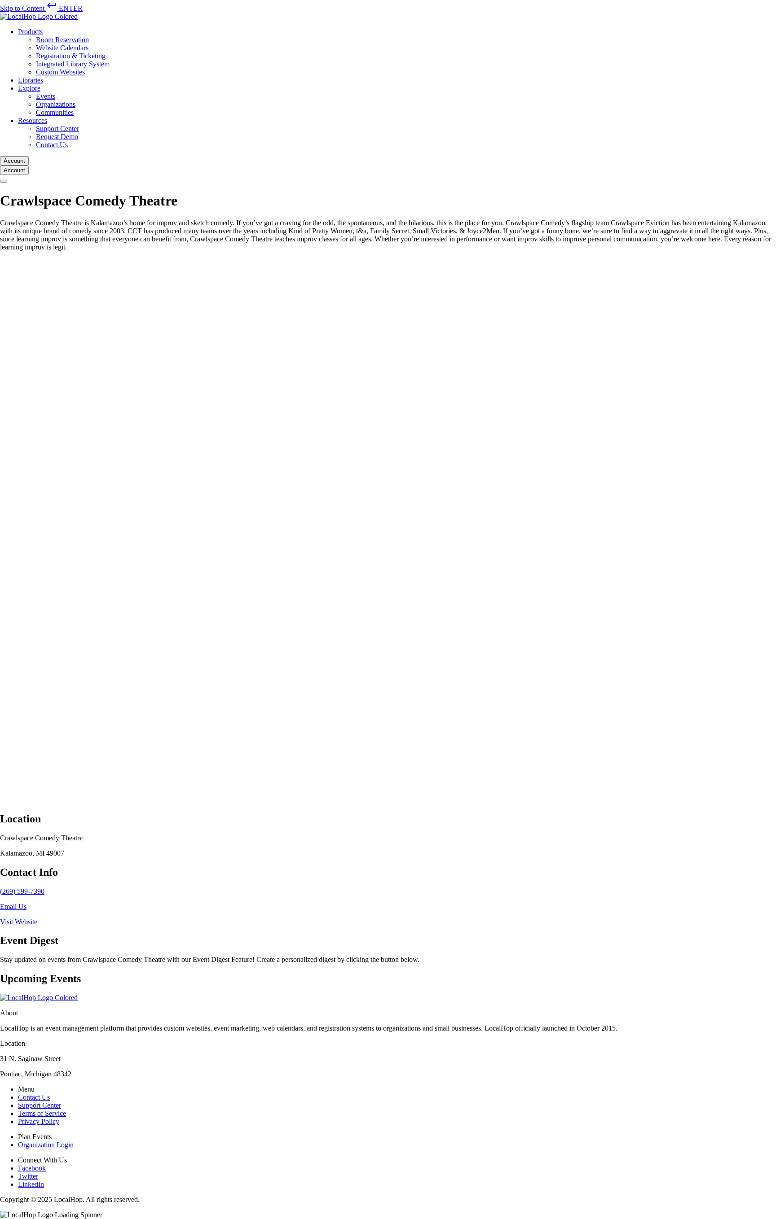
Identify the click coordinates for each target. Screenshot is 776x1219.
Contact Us (52, 145)
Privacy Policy (38, 1121)
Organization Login (46, 1145)
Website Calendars (62, 48)
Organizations (55, 104)
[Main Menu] (3, 181)
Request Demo (57, 136)
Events (45, 96)
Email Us (13, 906)
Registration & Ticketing (71, 56)
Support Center (57, 128)
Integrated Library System (73, 64)
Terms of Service (42, 1113)
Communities (55, 112)
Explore (29, 88)
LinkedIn (31, 1184)
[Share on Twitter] (269, 799)
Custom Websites (60, 72)
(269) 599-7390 (22, 891)
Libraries (30, 80)
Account (14, 160)
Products (30, 31)
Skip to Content (41, 8)
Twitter (28, 1176)
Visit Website (18, 922)
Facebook (32, 1168)
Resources (32, 120)
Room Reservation (62, 40)
